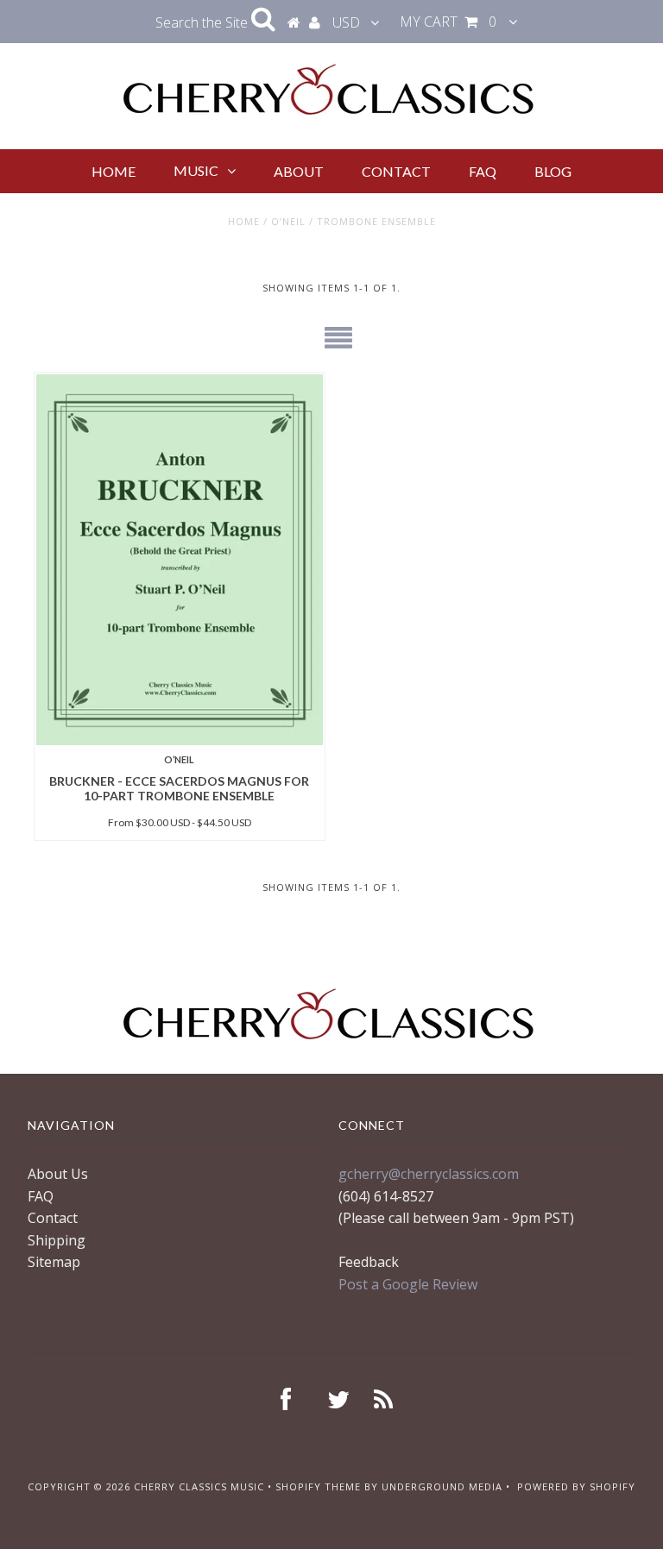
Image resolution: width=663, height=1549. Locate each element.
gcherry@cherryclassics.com (428, 1173)
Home (114, 171)
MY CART (448, 21)
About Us (58, 1173)
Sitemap (54, 1261)
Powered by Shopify (576, 1486)
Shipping (56, 1240)
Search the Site (203, 22)
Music (196, 170)
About (299, 171)
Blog (552, 171)
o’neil (288, 221)
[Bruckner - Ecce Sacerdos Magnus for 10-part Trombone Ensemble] (180, 559)
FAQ (482, 171)
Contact (396, 171)
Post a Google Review (407, 1284)
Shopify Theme (318, 1486)
